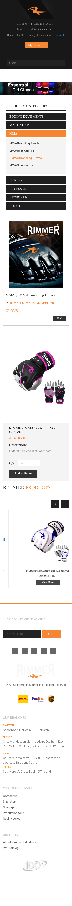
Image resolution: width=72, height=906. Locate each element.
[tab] (36, 116)
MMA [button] (13, 133)
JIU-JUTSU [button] (17, 206)
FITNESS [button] (15, 180)
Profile (20, 35)
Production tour (13, 813)
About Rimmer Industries (19, 842)
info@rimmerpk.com (41, 28)
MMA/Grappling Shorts (24, 143)
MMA (10, 295)
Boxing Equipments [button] (26, 116)
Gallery (32, 35)
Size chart (9, 801)
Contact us (45, 35)
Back (60, 318)
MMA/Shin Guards (21, 165)
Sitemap (8, 807)
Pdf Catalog (11, 848)
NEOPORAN (18, 197)
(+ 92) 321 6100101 (42, 23)
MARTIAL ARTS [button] (21, 125)
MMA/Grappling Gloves (26, 158)
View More (36, 582)
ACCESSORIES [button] (20, 189)
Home (10, 35)
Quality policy (11, 818)
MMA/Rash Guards (21, 150)
